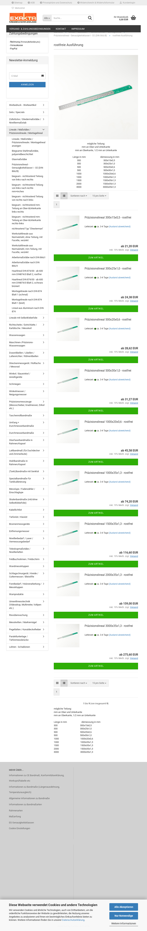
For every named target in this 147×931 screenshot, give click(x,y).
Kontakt (61, 28)
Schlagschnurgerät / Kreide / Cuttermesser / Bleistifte (23, 575)
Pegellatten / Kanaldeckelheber (25, 629)
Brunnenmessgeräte (19, 524)
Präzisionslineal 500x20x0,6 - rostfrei (108, 319)
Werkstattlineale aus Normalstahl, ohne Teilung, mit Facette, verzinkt (27, 237)
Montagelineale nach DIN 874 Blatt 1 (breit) (27, 301)
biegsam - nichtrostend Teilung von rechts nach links (27, 198)
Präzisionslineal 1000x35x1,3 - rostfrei (109, 472)
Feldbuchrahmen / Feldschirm (24, 559)
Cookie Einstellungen (19, 828)
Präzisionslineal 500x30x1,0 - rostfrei (108, 370)
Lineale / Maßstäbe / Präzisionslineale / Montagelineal (26, 131)
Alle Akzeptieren (123, 906)
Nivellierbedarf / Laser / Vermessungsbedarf (21, 540)
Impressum (77, 28)
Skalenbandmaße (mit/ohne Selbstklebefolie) (23, 501)
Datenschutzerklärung (73, 920)
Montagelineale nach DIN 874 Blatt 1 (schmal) (27, 293)
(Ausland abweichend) (120, 226)
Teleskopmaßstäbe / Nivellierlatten (19, 550)
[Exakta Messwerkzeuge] (23, 18)
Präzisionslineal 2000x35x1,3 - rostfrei (109, 575)
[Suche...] (89, 18)
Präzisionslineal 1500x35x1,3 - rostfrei (109, 524)
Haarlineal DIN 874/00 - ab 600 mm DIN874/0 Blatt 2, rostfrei (27, 272)
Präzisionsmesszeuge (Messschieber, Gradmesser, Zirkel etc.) (26, 405)
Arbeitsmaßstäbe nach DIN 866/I (28, 257)
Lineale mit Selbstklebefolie (23, 317)
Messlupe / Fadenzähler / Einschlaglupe (22, 491)
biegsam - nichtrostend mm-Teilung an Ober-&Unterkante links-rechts (26, 208)
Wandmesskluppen (19, 566)
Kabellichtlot (15, 509)
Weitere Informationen (123, 923)
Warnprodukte (16, 594)
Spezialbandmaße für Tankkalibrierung (20, 480)
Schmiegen (15, 384)
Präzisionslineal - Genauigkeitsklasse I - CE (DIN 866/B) (27, 167)
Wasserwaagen (17, 335)
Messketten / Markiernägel (23, 622)
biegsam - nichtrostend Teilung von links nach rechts (27, 178)
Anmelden (27, 84)
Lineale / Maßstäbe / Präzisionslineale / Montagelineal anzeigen (28, 142)
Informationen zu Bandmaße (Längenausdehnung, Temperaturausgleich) (34, 789)
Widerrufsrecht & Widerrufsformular (97, 2)
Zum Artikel (96, 257)
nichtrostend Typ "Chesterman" (27, 228)
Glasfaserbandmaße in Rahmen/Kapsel (20, 442)
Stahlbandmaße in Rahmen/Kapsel (18, 463)
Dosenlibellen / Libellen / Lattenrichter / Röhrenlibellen (23, 354)
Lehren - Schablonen (19, 647)
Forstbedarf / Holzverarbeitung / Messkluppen (25, 585)
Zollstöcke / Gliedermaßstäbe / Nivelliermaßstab (25, 121)
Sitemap (18, 2)
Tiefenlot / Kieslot (18, 517)
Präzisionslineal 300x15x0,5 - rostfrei (108, 217)
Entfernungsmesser (19, 531)
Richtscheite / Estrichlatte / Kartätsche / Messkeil (23, 326)
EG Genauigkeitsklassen (21, 822)
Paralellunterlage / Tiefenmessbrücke (19, 638)
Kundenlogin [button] (128, 2)
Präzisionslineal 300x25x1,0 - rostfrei (108, 268)
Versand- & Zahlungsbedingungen (29, 28)
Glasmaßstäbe (19, 159)
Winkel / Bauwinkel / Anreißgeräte (19, 375)
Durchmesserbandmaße (21, 433)
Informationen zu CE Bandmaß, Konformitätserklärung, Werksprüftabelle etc (36, 778)
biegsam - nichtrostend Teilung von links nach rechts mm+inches (27, 188)
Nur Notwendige (124, 915)
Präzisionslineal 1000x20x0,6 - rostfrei (109, 421)
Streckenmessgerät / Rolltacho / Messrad (25, 365)
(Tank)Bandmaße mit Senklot (24, 471)
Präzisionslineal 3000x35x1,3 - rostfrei (109, 626)
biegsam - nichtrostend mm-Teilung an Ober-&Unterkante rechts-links (26, 220)
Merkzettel (19, 8)
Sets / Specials (17, 112)
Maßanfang (15, 816)
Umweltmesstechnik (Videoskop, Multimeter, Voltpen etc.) (25, 604)
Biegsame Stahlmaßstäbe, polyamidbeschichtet (25, 152)
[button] (57, 195)
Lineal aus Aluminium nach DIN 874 (28, 310)
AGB (32, 2)
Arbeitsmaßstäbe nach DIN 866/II (25, 264)
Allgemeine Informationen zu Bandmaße (29, 798)
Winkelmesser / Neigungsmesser (18, 393)
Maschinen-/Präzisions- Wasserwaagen (21, 344)
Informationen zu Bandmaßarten (25, 804)
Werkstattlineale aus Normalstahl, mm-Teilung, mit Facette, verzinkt (27, 249)
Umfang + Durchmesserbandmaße (21, 424)
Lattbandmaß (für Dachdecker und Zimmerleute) (24, 452)
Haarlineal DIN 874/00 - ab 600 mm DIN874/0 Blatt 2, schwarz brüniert (27, 282)
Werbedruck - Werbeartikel (22, 105)
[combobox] (78, 195)
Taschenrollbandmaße (20, 415)
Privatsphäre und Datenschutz (57, 2)
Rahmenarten (16, 810)
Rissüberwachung (18, 615)
